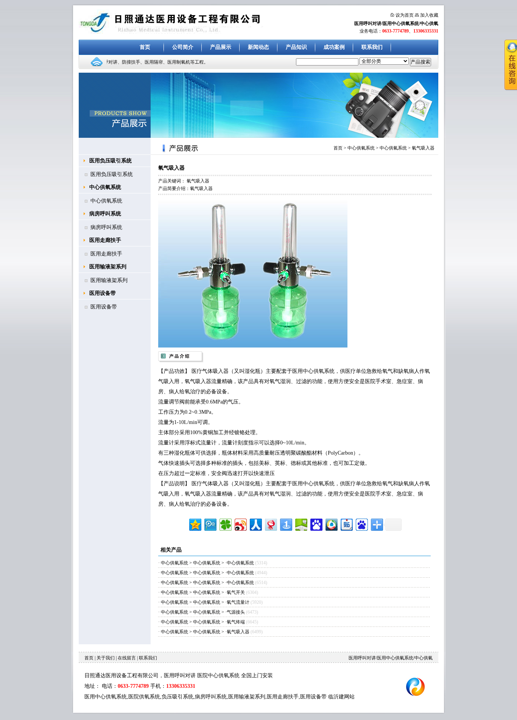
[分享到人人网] (255, 524)
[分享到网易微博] (270, 524)
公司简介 (182, 47)
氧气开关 (236, 592)
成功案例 (334, 47)
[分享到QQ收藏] (331, 524)
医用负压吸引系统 (110, 161)
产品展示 (220, 47)
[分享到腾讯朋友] (225, 524)
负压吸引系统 (177, 697)
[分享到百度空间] (301, 524)
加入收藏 (429, 15)
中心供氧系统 (105, 187)
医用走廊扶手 (105, 240)
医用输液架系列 (107, 267)
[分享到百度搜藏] (316, 524)
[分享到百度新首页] (361, 524)
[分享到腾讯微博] (210, 524)
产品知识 (296, 47)
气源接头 (236, 612)
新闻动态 (258, 47)
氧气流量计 (238, 602)
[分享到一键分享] (286, 524)
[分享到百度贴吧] (346, 524)
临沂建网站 (341, 697)
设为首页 (405, 15)
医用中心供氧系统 (105, 697)
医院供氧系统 (144, 697)
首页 (145, 47)
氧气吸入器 (423, 148)
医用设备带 (102, 293)
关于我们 (106, 658)
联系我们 (372, 47)
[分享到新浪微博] (240, 524)
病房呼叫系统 (105, 214)
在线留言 (127, 658)
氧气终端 (236, 622)
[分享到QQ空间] (195, 524)
